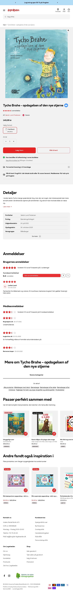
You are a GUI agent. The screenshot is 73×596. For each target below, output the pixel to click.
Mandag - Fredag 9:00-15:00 (13, 529)
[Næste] (57, 2)
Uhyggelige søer (8, 439)
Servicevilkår (7, 589)
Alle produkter (8, 387)
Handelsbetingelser (42, 533)
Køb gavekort (31, 551)
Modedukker (59, 390)
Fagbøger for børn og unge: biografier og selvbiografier (35, 390)
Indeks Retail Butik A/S (11, 522)
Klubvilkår (38, 536)
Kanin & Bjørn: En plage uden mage (43, 439)
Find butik (6, 562)
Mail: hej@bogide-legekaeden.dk (14, 536)
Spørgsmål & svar (41, 522)
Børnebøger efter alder (48, 387)
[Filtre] (63, 275)
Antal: (5, 137)
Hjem (4, 25)
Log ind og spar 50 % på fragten (36, 2)
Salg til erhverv (32, 558)
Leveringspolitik (18, 589)
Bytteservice (39, 526)
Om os (5, 551)
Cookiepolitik (39, 529)
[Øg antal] (13, 141)
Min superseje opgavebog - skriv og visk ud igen (45, 496)
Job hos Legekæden (10, 565)
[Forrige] (15, 2)
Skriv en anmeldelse (31, 275)
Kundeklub (6, 558)
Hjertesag (6, 555)
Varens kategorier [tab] (36, 375)
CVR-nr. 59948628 (9, 526)
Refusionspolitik (33, 587)
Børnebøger (35, 387)
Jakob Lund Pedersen (12, 115)
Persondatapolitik (41, 540)
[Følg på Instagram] (9, 575)
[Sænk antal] (6, 141)
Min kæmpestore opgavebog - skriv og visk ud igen (16, 496)
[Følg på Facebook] (4, 575)
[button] (7, 111)
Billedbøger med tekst (22, 387)
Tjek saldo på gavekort (35, 555)
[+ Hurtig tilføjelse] (25, 434)
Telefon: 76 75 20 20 (10, 533)
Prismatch (30, 562)
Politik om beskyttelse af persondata (14, 587)
